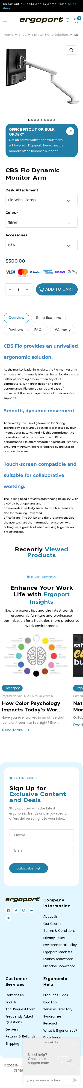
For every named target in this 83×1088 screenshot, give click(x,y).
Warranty (63, 330)
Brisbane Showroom (59, 966)
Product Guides (55, 995)
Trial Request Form (21, 1009)
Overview (16, 318)
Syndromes (52, 1016)
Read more (12, 730)
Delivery (12, 1029)
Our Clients (52, 923)
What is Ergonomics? (60, 1030)
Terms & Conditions (59, 930)
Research (50, 1023)
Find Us (11, 1002)
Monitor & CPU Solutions (50, 34)
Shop (23, 34)
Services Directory (57, 1009)
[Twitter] (16, 910)
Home (8, 34)
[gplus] (31, 910)
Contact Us (15, 995)
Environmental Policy (60, 944)
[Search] (68, 20)
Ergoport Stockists (57, 952)
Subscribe (25, 868)
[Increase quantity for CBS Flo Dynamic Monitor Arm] (27, 289)
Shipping (12, 1043)
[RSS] (8, 918)
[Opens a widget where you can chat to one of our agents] (51, 1061)
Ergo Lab (50, 1002)
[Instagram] (23, 910)
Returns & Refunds (20, 1036)
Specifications (48, 318)
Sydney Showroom (58, 959)
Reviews (16, 330)
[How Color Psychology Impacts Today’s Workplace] (36, 655)
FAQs (38, 330)
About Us (50, 916)
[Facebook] (8, 910)
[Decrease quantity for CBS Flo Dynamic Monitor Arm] (10, 289)
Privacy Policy (54, 938)
